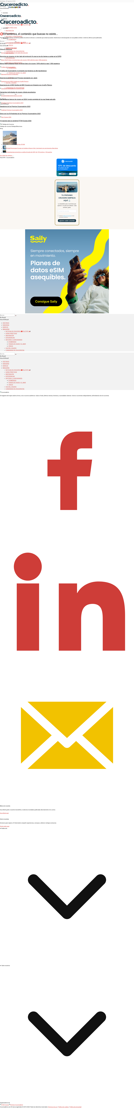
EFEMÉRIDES (12, 39)
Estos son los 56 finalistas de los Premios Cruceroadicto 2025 (20, 113)
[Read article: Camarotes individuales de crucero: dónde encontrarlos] (67, 89)
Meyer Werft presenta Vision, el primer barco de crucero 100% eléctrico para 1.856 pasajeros (30, 63)
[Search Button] (15, 94)
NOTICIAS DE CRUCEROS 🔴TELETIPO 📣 (18, 43)
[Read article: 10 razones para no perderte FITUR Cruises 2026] (67, 117)
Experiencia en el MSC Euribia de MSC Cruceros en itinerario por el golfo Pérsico (26, 85)
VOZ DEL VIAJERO (11, 83)
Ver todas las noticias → (6, 155)
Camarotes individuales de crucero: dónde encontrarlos (18, 92)
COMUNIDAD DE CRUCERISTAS (15, 51)
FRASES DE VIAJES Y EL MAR (17, 73)
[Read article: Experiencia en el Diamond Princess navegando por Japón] (67, 74)
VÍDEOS (10, 346)
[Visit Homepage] (15, 8)
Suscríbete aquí (4, 813)
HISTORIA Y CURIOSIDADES (14, 36)
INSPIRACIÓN (10, 30)
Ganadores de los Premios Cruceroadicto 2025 (15, 106)
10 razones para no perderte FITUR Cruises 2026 (15, 121)
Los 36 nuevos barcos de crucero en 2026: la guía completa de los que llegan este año (27, 99)
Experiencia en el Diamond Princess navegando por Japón (18, 78)
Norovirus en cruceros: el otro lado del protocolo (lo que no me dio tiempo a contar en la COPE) (30, 56)
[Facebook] (67, 532)
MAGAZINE (6, 329)
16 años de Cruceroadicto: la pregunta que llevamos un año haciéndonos (23, 71)
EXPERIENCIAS (10, 58)
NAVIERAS (5, 28)
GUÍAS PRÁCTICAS (11, 27)
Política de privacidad (75, 1107)
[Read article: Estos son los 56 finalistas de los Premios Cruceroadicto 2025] (67, 110)
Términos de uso (52, 1107)
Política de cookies (63, 1107)
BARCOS (5, 327)
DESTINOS (5, 12)
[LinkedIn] (67, 667)
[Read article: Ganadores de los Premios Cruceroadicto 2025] (67, 103)
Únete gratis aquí (4, 826)
